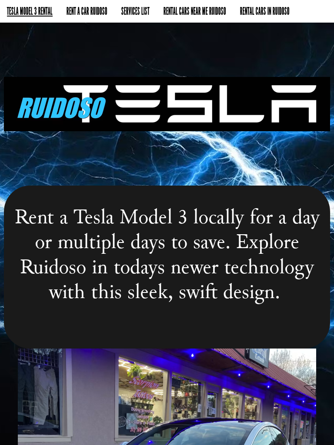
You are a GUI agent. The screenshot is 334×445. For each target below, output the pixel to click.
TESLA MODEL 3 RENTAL (30, 11)
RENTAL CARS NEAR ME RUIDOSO (195, 11)
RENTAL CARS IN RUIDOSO (265, 11)
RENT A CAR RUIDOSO (87, 11)
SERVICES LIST (135, 11)
